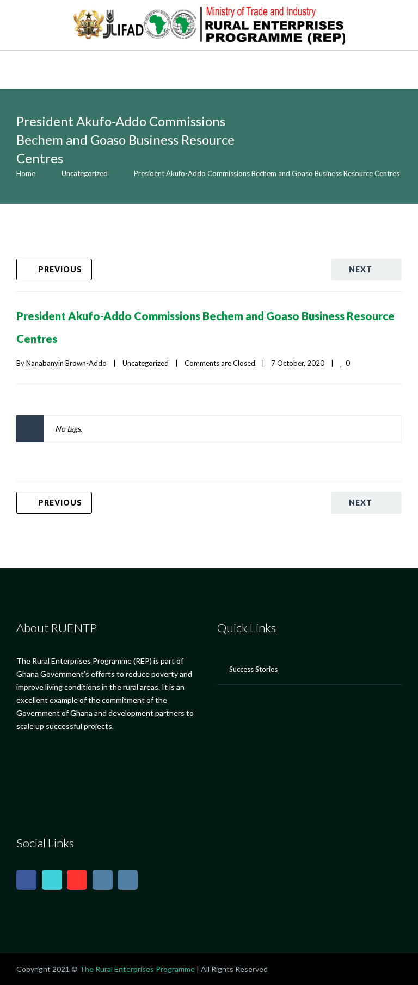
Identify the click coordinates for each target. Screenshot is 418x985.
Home (25, 173)
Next (360, 269)
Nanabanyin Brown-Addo (66, 363)
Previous (60, 269)
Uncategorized (85, 173)
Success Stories (253, 669)
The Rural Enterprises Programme (137, 969)
